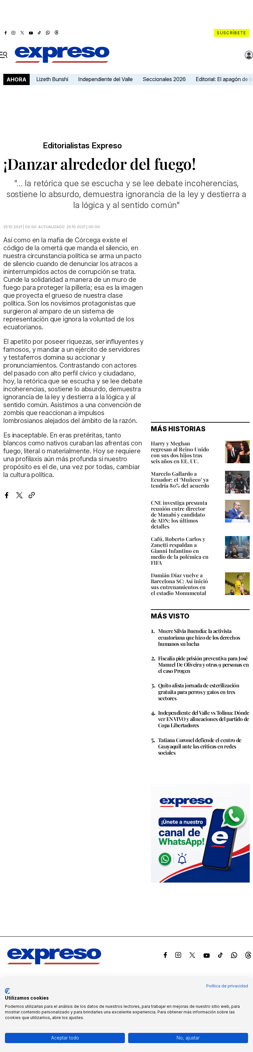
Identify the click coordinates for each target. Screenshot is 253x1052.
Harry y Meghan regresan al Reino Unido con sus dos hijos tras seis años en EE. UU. (180, 452)
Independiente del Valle (105, 79)
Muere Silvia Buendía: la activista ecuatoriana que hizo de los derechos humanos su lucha (199, 637)
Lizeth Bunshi (52, 79)
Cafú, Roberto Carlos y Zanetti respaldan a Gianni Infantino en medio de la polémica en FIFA (180, 550)
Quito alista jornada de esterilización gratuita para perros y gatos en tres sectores (198, 691)
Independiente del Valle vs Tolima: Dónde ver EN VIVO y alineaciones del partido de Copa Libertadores (203, 719)
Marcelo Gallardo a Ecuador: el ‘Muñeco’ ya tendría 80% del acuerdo (180, 479)
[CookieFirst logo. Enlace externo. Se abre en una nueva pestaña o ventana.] (7, 991)
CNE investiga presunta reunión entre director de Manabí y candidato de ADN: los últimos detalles (179, 514)
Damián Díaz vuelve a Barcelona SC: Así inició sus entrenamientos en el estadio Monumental (179, 584)
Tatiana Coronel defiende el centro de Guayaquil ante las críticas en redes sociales (199, 746)
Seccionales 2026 (164, 79)
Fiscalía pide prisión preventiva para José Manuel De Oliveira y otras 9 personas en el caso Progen (203, 664)
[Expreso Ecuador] (54, 962)
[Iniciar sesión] (249, 55)
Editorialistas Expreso (82, 145)
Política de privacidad (227, 985)
